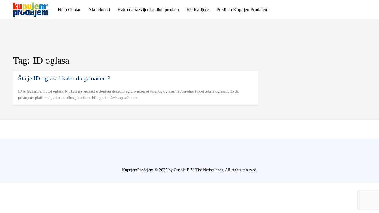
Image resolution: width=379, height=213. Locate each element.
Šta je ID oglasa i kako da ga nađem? (64, 78)
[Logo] (34, 9)
